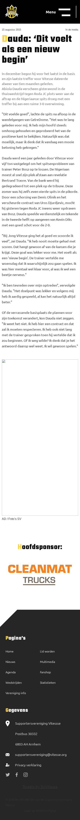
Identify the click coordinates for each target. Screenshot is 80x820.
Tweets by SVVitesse (40, 786)
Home (10, 651)
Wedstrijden (14, 682)
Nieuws (10, 662)
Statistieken (48, 682)
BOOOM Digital (45, 810)
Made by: (29, 810)
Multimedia (47, 662)
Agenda (11, 672)
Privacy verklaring (28, 765)
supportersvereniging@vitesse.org (41, 754)
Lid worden (47, 651)
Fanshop (45, 672)
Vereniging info (16, 693)
